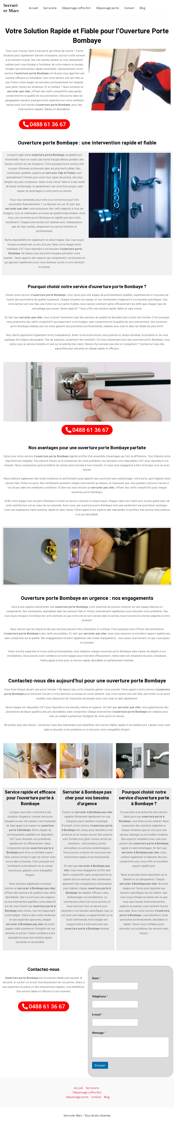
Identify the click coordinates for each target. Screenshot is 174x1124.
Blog (142, 8)
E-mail (97, 1014)
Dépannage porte (107, 8)
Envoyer (100, 1065)
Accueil (33, 8)
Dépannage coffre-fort (76, 8)
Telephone (100, 996)
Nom (96, 978)
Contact (129, 8)
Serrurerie (50, 8)
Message (99, 1032)
